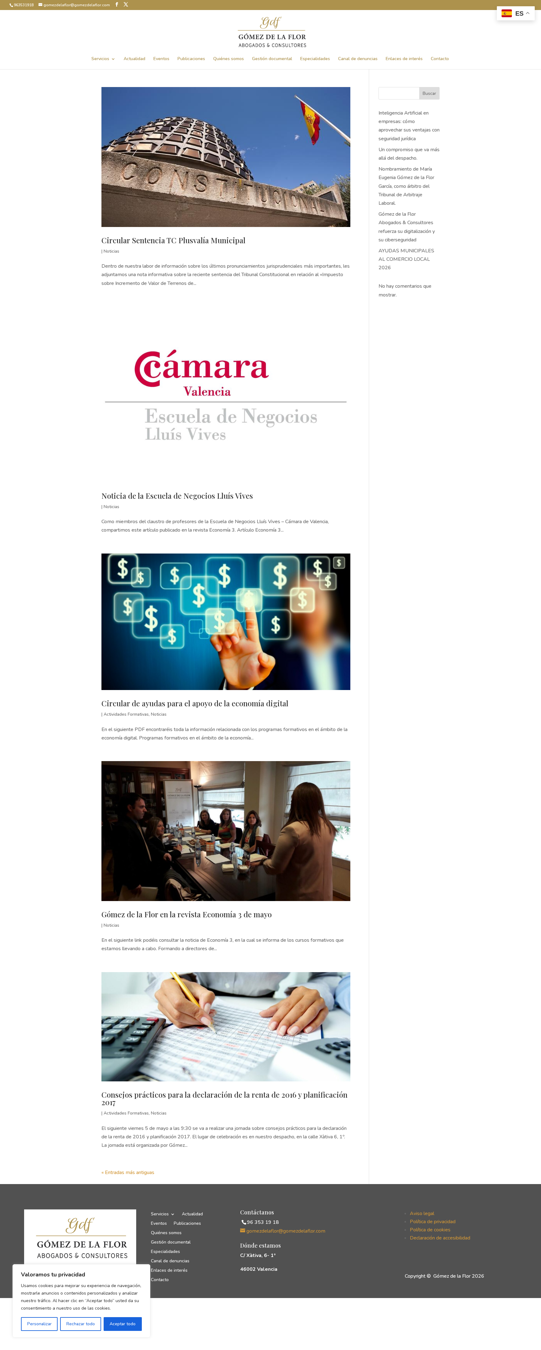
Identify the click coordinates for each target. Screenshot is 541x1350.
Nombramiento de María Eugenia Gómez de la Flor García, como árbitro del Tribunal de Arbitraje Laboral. (406, 186)
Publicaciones (191, 59)
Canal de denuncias (358, 59)
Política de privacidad (433, 1221)
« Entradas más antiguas (127, 1172)
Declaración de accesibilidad (440, 1237)
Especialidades (315, 59)
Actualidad (134, 59)
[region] (81, 1300)
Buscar (429, 93)
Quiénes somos (228, 59)
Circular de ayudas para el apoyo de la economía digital (194, 703)
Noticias (111, 251)
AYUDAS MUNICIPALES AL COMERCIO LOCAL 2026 (406, 259)
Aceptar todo (123, 1324)
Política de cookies (430, 1229)
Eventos (161, 59)
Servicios (100, 59)
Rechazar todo (80, 1324)
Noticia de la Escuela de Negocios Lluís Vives (177, 496)
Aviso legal (422, 1213)
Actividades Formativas (126, 714)
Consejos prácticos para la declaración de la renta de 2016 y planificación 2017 (224, 1098)
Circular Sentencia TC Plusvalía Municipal (173, 240)
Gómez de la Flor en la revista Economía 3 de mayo (186, 914)
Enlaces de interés (404, 59)
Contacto (440, 59)
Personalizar (39, 1324)
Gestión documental (272, 59)
